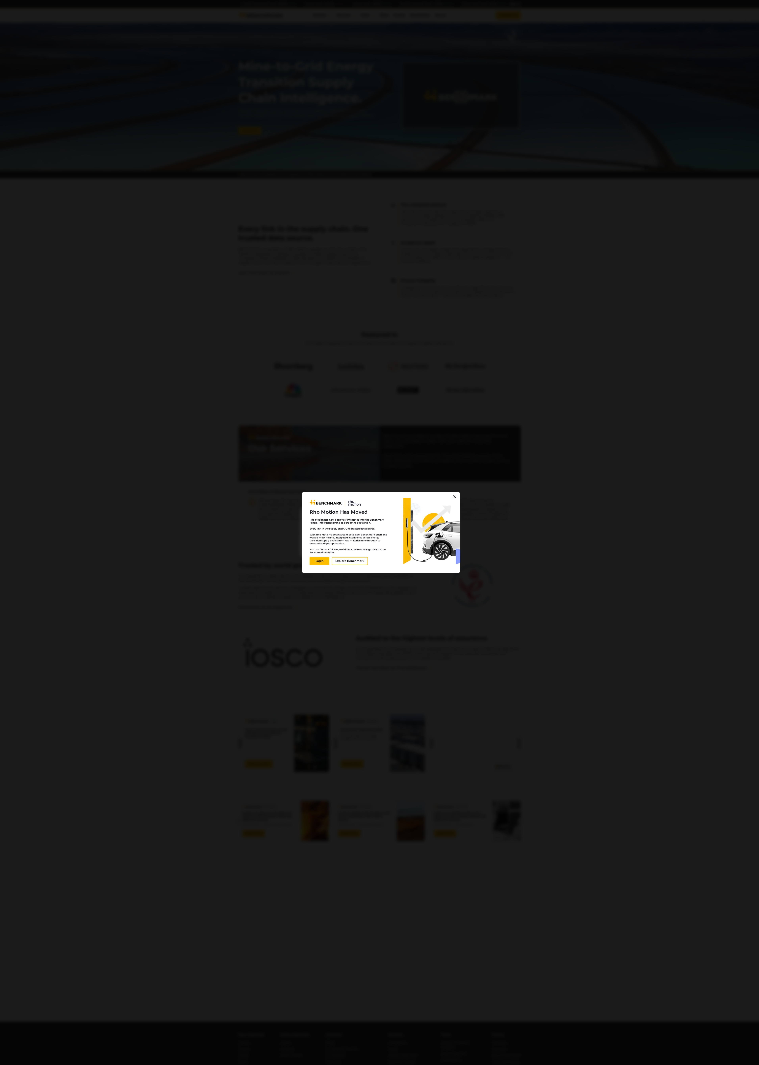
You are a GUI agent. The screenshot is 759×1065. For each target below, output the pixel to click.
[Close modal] (454, 496)
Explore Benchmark (349, 561)
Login (320, 561)
